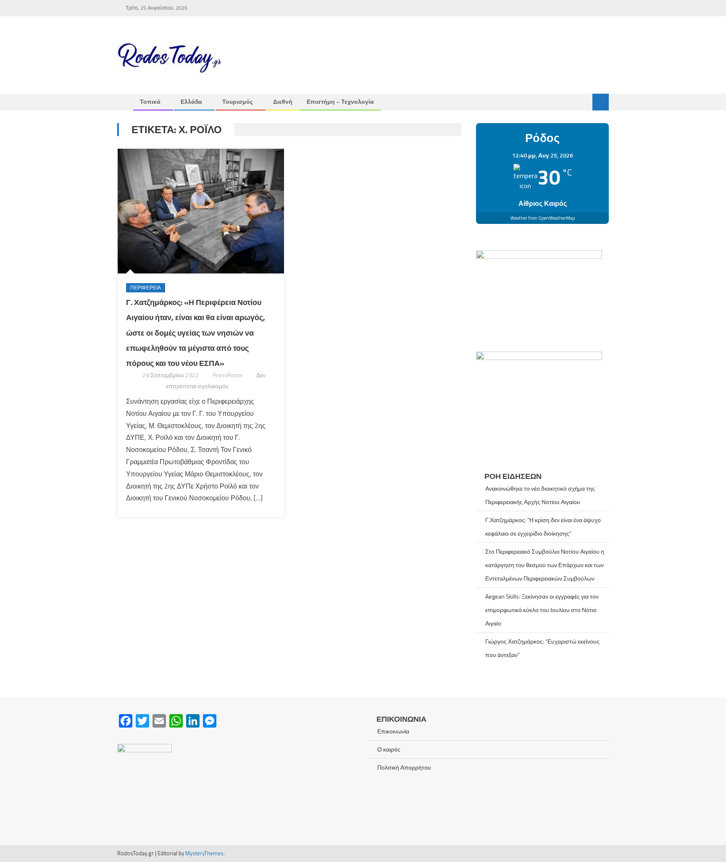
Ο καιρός (388, 749)
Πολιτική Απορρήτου (404, 767)
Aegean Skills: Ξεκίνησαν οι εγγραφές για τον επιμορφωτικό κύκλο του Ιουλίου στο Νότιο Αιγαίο (542, 610)
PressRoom (227, 375)
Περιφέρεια (145, 288)
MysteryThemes (204, 853)
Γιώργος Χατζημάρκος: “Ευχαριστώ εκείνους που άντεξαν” (542, 648)
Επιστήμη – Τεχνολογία (340, 101)
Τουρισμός (237, 101)
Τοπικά (150, 101)
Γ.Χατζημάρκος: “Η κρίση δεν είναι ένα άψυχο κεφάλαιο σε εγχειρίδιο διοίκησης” (543, 526)
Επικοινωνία (393, 731)
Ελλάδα (191, 101)
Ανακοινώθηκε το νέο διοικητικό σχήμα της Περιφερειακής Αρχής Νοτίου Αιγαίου (540, 495)
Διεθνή (282, 101)
